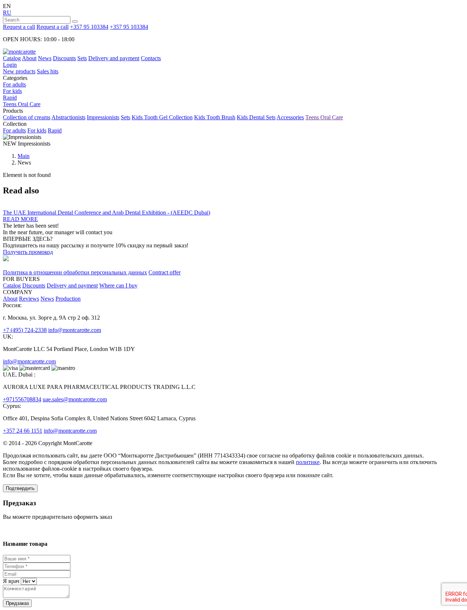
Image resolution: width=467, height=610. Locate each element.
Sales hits (47, 71)
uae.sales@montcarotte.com (75, 399)
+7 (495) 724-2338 (25, 330)
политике (308, 462)
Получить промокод (28, 252)
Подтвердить (20, 488)
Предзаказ (17, 603)
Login (10, 65)
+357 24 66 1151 (22, 431)
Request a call (19, 27)
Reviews (29, 299)
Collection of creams (26, 117)
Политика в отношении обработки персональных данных (75, 272)
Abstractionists (68, 117)
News (44, 58)
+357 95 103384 (89, 27)
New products (19, 71)
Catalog (12, 58)
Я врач (11, 581)
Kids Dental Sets (256, 117)
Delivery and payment (113, 58)
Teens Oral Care (21, 104)
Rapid (10, 97)
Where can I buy (118, 285)
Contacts (151, 58)
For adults (14, 84)
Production (68, 299)
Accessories (290, 117)
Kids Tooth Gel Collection (162, 117)
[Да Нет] (28, 581)
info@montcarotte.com (74, 330)
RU (7, 12)
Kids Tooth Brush (214, 117)
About (29, 58)
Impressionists (103, 117)
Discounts (64, 58)
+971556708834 (22, 399)
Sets (82, 58)
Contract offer (164, 272)
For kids (12, 91)
